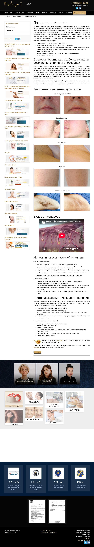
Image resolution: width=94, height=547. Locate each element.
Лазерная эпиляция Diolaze (13, 177)
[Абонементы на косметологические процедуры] (18, 245)
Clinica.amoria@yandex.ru (49, 532)
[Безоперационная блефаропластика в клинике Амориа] (18, 146)
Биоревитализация (11, 213)
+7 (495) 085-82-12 (46, 530)
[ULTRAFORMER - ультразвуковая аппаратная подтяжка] (18, 80)
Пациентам (9, 34)
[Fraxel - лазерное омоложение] (18, 120)
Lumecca (36, 347)
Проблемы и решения (49, 13)
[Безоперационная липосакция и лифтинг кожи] (18, 159)
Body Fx (7, 153)
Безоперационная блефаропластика (16, 141)
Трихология (9, 30)
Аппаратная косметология (54, 405)
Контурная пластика (11, 201)
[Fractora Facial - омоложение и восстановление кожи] (18, 231)
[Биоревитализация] (18, 219)
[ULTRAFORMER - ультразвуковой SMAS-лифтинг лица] (18, 52)
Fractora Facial (9, 225)
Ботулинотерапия (10, 189)
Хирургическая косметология (34, 402)
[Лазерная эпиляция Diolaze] (18, 183)
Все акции (37, 352)
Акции (38, 13)
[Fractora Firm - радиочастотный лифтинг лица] (18, 134)
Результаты (30, 13)
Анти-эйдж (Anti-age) (34, 419)
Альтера (59, 340)
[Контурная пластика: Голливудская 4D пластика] (18, 207)
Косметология (10, 27)
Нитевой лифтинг (10, 165)
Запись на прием (79, 13)
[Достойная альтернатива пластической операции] (18, 171)
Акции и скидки (14, 406)
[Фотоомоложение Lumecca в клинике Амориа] (18, 106)
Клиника (60, 13)
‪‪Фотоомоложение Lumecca (13, 100)
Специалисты (20, 13)
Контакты (69, 13)
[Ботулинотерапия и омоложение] (18, 195)
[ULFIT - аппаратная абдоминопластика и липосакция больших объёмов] (18, 94)
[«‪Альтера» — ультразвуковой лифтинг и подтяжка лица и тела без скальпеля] (18, 66)
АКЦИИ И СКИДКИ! (12, 23)
